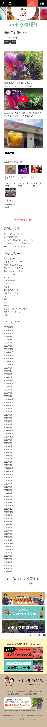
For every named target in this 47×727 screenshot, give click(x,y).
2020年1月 (8, 396)
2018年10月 (9, 437)
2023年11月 (9, 362)
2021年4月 (8, 387)
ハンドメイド (9, 296)
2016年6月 (8, 525)
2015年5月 (8, 565)
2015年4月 (8, 568)
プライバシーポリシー (29, 719)
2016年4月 (8, 531)
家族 (13, 41)
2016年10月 (9, 512)
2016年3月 (8, 534)
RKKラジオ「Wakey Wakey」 (16, 246)
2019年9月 (8, 409)
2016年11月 (9, 509)
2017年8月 (8, 481)
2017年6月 (8, 487)
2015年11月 (9, 546)
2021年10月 (9, 384)
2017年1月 (8, 503)
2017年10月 (9, 474)
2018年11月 (9, 434)
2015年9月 (8, 553)
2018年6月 (8, 449)
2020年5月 (8, 390)
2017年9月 (8, 478)
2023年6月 (8, 368)
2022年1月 (8, 380)
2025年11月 (9, 330)
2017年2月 (8, 499)
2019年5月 (8, 415)
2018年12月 (9, 431)
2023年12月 (9, 358)
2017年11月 (9, 471)
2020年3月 (8, 393)
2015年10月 (9, 550)
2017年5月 (8, 490)
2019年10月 (9, 405)
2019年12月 (9, 399)
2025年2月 (8, 346)
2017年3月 (8, 496)
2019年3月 (8, 421)
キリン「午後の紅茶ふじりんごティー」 (20, 240)
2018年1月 (8, 465)
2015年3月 (8, 572)
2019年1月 (8, 427)
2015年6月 (8, 562)
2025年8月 (8, 336)
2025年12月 (9, 327)
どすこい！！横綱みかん (14, 268)
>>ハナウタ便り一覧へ (23, 220)
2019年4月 (8, 418)
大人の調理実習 (10, 237)
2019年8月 (8, 412)
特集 (6, 315)
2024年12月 (9, 349)
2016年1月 (8, 540)
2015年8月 (8, 556)
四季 (6, 41)
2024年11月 (9, 352)
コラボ (6, 287)
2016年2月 (8, 537)
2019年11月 (9, 402)
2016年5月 (8, 528)
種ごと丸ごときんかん (13, 265)
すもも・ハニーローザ (13, 262)
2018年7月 (8, 446)
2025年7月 (8, 340)
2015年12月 (9, 543)
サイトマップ (15, 719)
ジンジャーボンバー (12, 274)
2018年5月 (8, 452)
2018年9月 (8, 440)
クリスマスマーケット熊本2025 (17, 243)
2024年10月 (9, 355)
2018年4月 (8, 456)
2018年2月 (8, 462)
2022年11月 (9, 371)
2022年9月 (8, 374)
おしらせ (7, 277)
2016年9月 (8, 515)
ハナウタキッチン (11, 293)
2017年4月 (8, 493)
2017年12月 (9, 468)
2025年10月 (9, 333)
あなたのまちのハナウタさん (16, 309)
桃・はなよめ (9, 259)
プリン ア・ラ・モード (13, 234)
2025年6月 (8, 343)
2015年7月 (8, 559)
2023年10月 (9, 365)
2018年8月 (8, 443)
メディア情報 (9, 280)
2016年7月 (8, 521)
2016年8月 (8, 518)
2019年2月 (8, 424)
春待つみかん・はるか (13, 271)
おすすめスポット (11, 290)
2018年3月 (8, 459)
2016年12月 (9, 506)
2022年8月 (8, 377)
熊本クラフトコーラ (12, 312)
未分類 (6, 306)
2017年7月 (8, 484)
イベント (7, 284)
